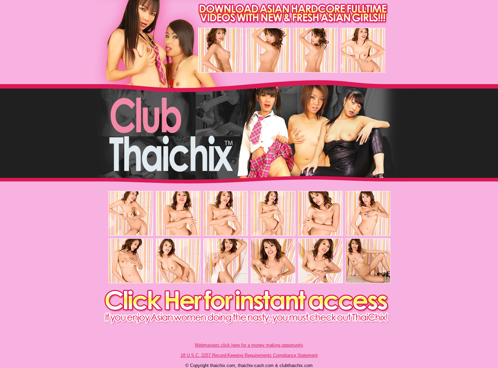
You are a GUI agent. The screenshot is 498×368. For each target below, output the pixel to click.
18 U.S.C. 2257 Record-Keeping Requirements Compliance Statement (249, 355)
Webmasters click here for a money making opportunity (249, 345)
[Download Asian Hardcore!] (249, 22)
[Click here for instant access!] (249, 323)
